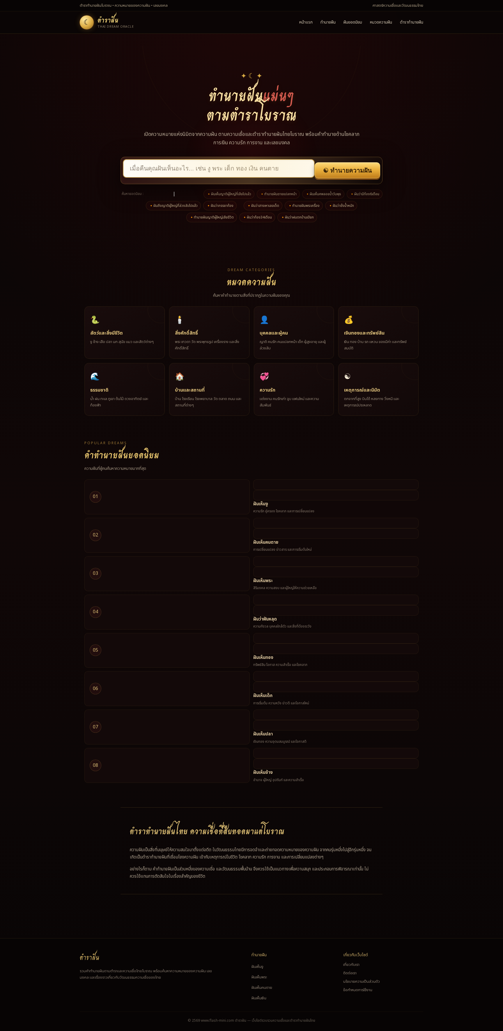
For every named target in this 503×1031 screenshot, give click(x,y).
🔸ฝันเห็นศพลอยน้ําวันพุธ (323, 194)
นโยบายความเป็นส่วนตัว (361, 981)
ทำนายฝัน (328, 22)
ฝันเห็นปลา (263, 734)
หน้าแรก (306, 22)
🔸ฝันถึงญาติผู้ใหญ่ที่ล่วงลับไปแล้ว (173, 205)
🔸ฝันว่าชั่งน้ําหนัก (341, 205)
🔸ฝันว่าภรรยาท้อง (219, 205)
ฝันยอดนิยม (352, 22)
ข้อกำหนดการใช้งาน (357, 990)
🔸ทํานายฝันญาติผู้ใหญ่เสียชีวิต (211, 217)
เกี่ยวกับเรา (351, 965)
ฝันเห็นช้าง (263, 772)
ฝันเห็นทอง (263, 657)
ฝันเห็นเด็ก (262, 695)
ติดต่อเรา (350, 973)
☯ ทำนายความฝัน (347, 170)
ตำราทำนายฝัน (411, 22)
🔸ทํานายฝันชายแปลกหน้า (278, 194)
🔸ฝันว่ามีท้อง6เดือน (364, 194)
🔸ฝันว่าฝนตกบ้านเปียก (297, 217)
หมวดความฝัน (381, 22)
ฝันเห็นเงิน (259, 998)
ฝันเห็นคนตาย (265, 542)
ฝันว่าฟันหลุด (265, 619)
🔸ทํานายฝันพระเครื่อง (304, 205)
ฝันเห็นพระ (263, 580)
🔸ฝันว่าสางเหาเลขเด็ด (263, 205)
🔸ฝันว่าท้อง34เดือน (257, 217)
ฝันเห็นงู (260, 504)
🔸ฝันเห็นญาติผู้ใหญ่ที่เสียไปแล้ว (229, 194)
